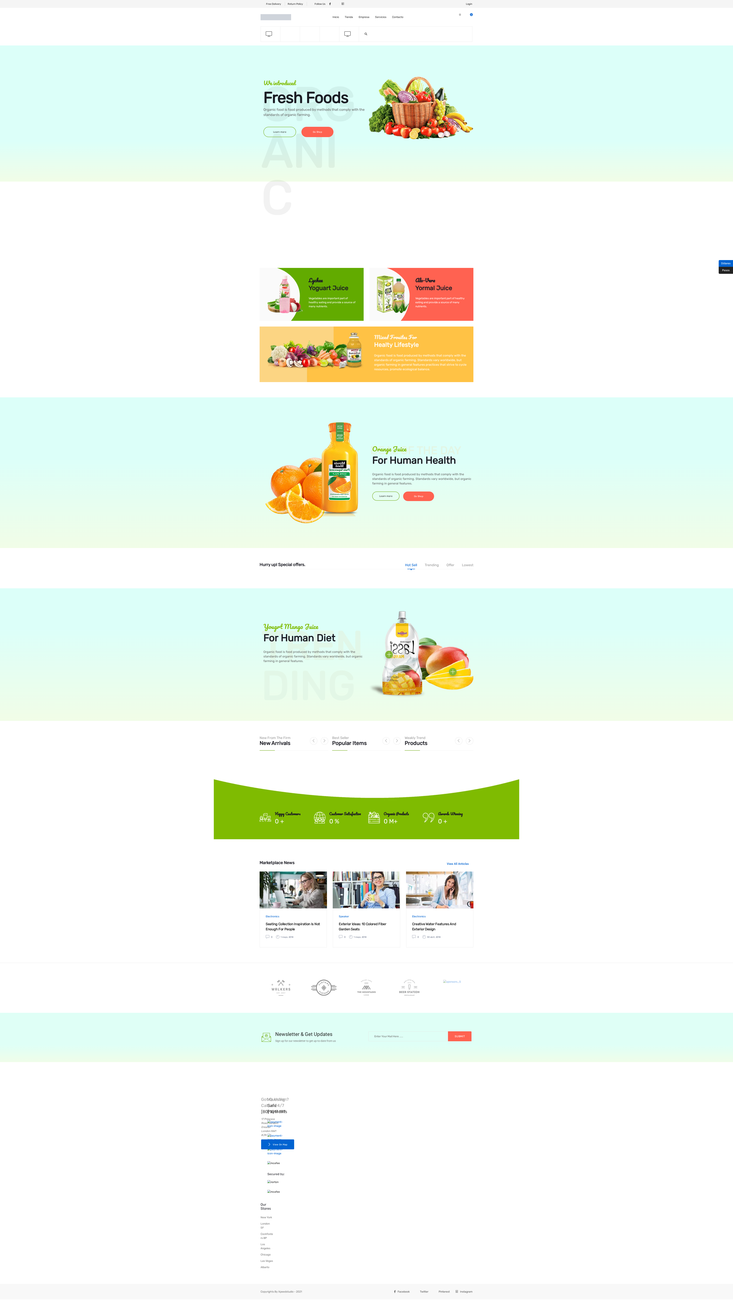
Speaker (344, 916)
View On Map (280, 1144)
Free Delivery (273, 3)
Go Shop (317, 132)
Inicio (336, 17)
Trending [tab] (432, 565)
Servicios (380, 17)
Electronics (272, 916)
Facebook (404, 1291)
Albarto (265, 1267)
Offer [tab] (450, 565)
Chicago (266, 1254)
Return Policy (295, 3)
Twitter (424, 1291)
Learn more (279, 132)
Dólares (725, 263)
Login (469, 3)
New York (266, 1217)
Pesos (724, 270)
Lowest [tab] (467, 565)
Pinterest (444, 1291)
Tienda (349, 17)
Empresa (364, 17)
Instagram (466, 1291)
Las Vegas (267, 1261)
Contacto (397, 17)
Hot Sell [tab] (411, 565)
